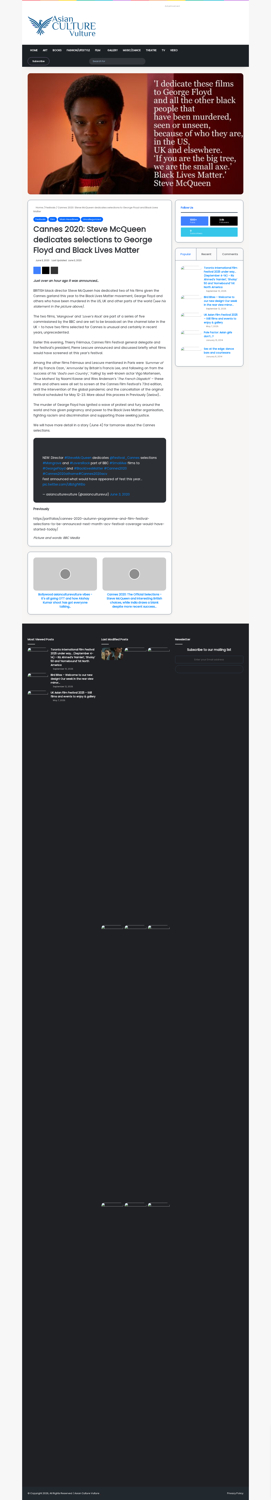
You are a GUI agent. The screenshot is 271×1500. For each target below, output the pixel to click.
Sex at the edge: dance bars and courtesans (219, 350)
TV (163, 50)
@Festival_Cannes (125, 458)
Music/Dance (132, 50)
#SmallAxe (118, 463)
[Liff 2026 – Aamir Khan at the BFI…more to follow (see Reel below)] (112, 1210)
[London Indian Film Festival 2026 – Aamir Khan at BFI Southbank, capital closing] (159, 1341)
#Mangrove (52, 463)
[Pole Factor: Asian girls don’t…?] (191, 337)
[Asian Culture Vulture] (62, 26)
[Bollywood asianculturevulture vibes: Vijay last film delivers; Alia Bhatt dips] (135, 931)
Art (45, 50)
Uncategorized (92, 219)
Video (174, 50)
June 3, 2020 (120, 494)
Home (34, 50)
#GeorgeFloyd (54, 468)
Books (57, 50)
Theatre (151, 50)
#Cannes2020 (115, 468)
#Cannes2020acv (92, 474)
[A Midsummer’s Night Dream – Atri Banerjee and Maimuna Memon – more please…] (135, 1209)
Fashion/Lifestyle (78, 50)
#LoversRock (80, 463)
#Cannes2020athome (60, 474)
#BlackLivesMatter (88, 468)
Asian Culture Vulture (86, 1493)
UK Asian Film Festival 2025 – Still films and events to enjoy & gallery (221, 318)
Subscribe (38, 61)
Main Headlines (69, 219)
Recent (206, 254)
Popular (185, 254)
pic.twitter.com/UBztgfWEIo (64, 484)
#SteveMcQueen (77, 458)
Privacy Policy (235, 1493)
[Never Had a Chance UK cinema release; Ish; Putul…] (112, 1063)
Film (97, 50)
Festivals (50, 207)
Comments (230, 254)
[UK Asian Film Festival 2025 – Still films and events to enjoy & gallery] (191, 320)
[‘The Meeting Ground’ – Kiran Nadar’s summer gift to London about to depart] (159, 786)
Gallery (112, 50)
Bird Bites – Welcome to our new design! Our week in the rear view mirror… (220, 301)
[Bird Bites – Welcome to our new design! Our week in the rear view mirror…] (191, 302)
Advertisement (172, 6)
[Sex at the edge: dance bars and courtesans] (191, 354)
